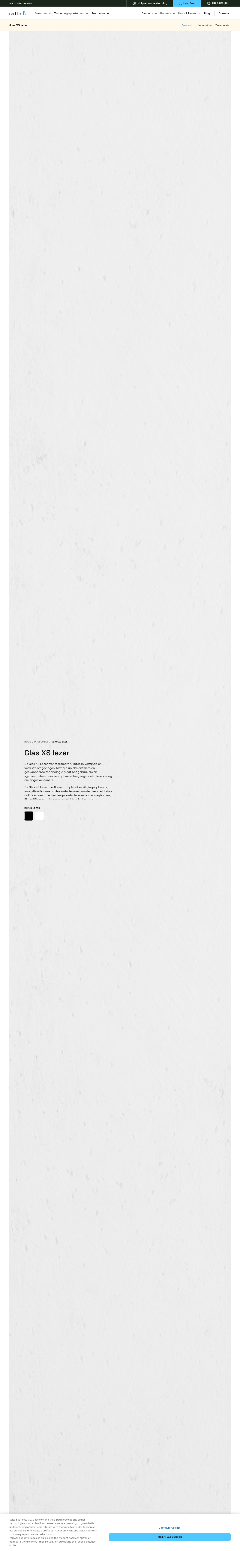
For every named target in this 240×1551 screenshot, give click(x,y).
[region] (120, 1532)
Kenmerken (204, 25)
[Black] (29, 816)
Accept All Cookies (170, 1537)
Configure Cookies (170, 1527)
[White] (39, 816)
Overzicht (188, 25)
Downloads (222, 25)
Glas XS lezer (18, 25)
